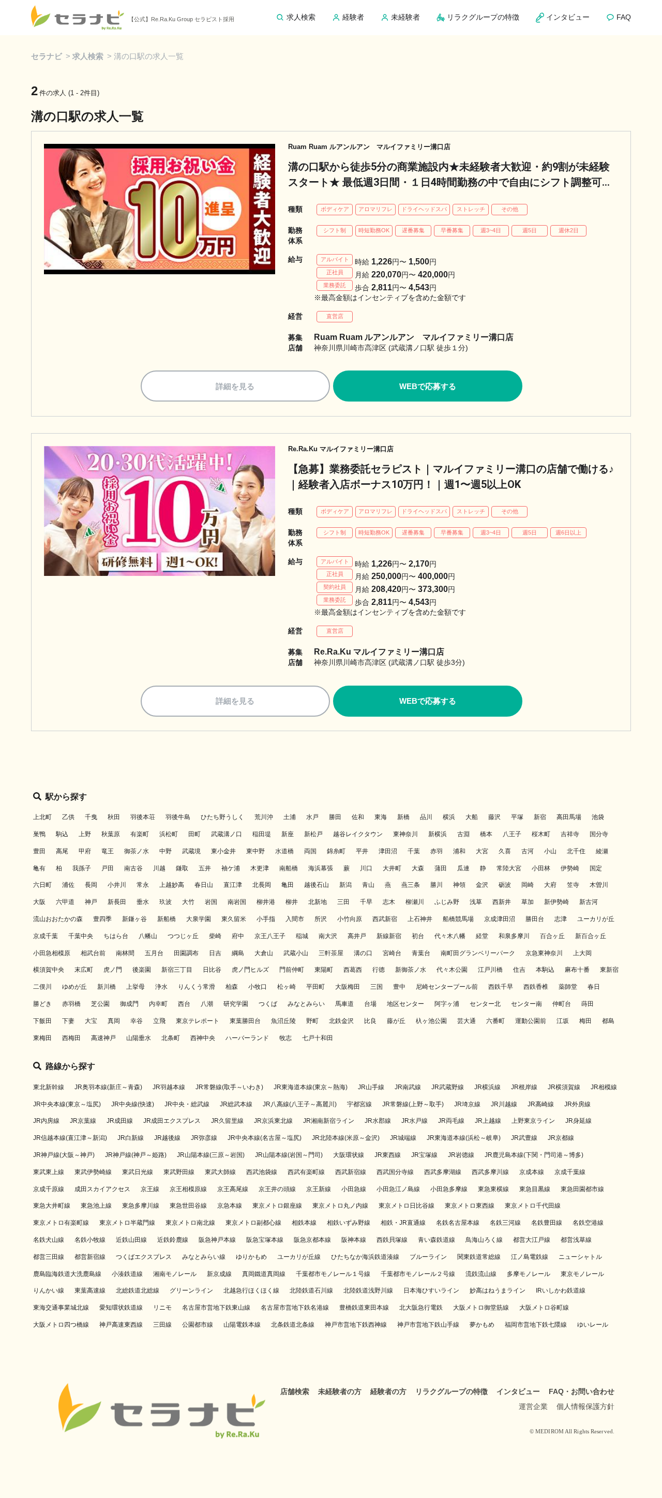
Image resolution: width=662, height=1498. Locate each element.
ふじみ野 (446, 902)
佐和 (358, 817)
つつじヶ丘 (183, 936)
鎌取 (182, 868)
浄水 (161, 986)
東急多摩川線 (140, 1205)
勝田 (335, 817)
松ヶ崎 (286, 986)
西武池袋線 (261, 1172)
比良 (370, 1021)
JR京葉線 (83, 1120)
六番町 (495, 1021)
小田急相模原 (51, 953)
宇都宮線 (359, 1104)
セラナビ (46, 56)
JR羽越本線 (169, 1087)
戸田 (107, 868)
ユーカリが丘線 (299, 1256)
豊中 (399, 986)
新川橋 (106, 986)
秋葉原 (110, 834)
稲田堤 (261, 834)
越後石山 (316, 884)
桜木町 (541, 834)
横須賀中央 (48, 969)
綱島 (238, 953)
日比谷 (212, 969)
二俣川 (42, 986)
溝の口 (363, 953)
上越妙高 (171, 884)
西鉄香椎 (535, 986)
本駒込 (545, 969)
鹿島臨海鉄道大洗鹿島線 (67, 1274)
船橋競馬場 (458, 919)
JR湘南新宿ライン (328, 1120)
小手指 (266, 919)
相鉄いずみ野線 (348, 1222)
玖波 (165, 902)
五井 (205, 868)
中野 (165, 851)
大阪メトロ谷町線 (544, 1307)
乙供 (68, 817)
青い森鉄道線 (436, 1239)
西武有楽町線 (306, 1172)
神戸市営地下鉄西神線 (356, 1324)
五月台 (154, 953)
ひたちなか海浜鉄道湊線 (365, 1256)
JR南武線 (408, 1087)
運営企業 (533, 1406)
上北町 (42, 817)
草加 (527, 902)
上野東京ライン (533, 1120)
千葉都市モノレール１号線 (333, 1274)
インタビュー (518, 1391)
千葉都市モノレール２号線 (418, 1274)
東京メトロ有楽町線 (61, 1222)
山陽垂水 (138, 1038)
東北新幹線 (48, 1087)
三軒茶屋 (331, 953)
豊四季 (102, 919)
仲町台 (561, 1003)
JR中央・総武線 (186, 1104)
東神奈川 (405, 834)
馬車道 (344, 1003)
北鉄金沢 (341, 1021)
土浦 (289, 817)
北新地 (317, 902)
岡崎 (527, 884)
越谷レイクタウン (358, 834)
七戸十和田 (317, 1038)
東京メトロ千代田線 (533, 1205)
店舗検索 (294, 1391)
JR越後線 (167, 1137)
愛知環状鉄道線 (121, 1307)
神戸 (91, 902)
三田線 (162, 1324)
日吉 (215, 953)
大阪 (39, 902)
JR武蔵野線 (447, 1087)
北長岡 (261, 884)
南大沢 (328, 936)
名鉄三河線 (505, 1222)
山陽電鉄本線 (242, 1324)
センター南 (526, 1003)
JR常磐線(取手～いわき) (229, 1087)
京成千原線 (48, 1189)
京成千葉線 (569, 1172)
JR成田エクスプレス (172, 1120)
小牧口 (257, 986)
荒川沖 (263, 817)
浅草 (476, 902)
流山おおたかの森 (58, 919)
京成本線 (531, 1172)
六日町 (42, 884)
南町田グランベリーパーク (478, 953)
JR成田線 (120, 1120)
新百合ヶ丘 (590, 936)
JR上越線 (488, 1120)
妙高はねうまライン (497, 1290)
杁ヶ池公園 (431, 1021)
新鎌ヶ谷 (134, 919)
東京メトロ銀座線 (277, 1205)
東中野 (255, 851)
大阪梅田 (347, 986)
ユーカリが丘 (595, 919)
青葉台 (421, 953)
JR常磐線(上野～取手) (413, 1104)
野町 (312, 1021)
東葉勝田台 (245, 1021)
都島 (608, 1021)
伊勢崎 (570, 868)
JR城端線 (403, 1137)
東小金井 (223, 851)
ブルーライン (428, 1256)
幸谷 (136, 1021)
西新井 (501, 902)
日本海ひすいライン (431, 1290)
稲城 (302, 936)
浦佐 (68, 884)
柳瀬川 (414, 902)
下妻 (68, 1021)
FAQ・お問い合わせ (581, 1391)
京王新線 (318, 1189)
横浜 (449, 817)
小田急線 (353, 1189)
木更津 (259, 868)
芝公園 (100, 1003)
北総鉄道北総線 (137, 1290)
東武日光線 (137, 1172)
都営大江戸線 (531, 1239)
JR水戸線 (414, 1120)
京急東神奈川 (544, 953)
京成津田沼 (499, 919)
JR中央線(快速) (132, 1104)
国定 (596, 868)
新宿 (540, 817)
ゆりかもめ (251, 1256)
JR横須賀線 (564, 1087)
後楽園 (141, 969)
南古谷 (133, 868)
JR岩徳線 (461, 1155)
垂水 (143, 902)
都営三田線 (48, 1256)
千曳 (91, 817)
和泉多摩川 (514, 936)
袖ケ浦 (230, 868)
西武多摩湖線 (442, 1172)
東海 (380, 817)
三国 (376, 986)
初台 (418, 936)
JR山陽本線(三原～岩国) (211, 1155)
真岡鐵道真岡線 (263, 1274)
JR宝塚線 (424, 1155)
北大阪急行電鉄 (421, 1307)
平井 (362, 851)
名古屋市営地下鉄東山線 (216, 1307)
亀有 (39, 868)
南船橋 (288, 868)
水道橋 (284, 851)
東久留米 (233, 919)
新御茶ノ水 (410, 969)
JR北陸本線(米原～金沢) (346, 1137)
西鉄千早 (500, 986)
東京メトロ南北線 (190, 1222)
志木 (389, 902)
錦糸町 (336, 851)
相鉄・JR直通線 (403, 1222)
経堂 (482, 936)
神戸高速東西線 (121, 1324)
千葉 (414, 851)
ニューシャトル (580, 1256)
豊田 (39, 851)
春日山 (203, 884)
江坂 (562, 1021)
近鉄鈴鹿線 (172, 1239)
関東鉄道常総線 (479, 1256)
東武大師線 (220, 1172)
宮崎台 (392, 953)
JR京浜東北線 (273, 1120)
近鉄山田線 (131, 1239)
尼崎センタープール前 (447, 986)
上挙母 (135, 986)
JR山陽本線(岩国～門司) (289, 1155)
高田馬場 (568, 817)
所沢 (320, 919)
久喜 (505, 851)
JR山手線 (371, 1087)
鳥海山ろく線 (484, 1239)
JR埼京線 (467, 1104)
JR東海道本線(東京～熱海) (311, 1087)
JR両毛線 (451, 1120)
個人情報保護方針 (585, 1406)
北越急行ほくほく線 (251, 1290)
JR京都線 (561, 1137)
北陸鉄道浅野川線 (368, 1290)
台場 (370, 1003)
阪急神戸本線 (217, 1239)
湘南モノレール (175, 1274)
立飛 (159, 1021)
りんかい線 (48, 1290)
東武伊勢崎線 (93, 1172)
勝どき (42, 1003)
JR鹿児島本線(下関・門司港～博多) (534, 1155)
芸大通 (466, 1021)
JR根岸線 (524, 1087)
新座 (287, 834)
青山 (368, 884)
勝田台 (534, 919)
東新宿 (609, 969)
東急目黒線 (534, 1189)
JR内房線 (46, 1120)
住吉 (519, 969)
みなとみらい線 (203, 1256)
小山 (550, 851)
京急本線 (229, 1205)
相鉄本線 (304, 1222)
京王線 (150, 1189)
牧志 (285, 1038)
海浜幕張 (320, 868)
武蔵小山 (295, 953)
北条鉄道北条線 (292, 1324)
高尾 (62, 851)
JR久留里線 (227, 1120)
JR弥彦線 (204, 1137)
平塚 (517, 817)
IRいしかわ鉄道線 (560, 1290)
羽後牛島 (178, 817)
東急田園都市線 (582, 1189)
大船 (471, 817)
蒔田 (587, 1003)
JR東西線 (387, 1155)
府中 (238, 936)
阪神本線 (353, 1239)
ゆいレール (592, 1324)
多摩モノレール (528, 1274)
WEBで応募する (427, 386)
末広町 (83, 969)
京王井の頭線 (277, 1189)
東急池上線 (96, 1205)
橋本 (486, 834)
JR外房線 (577, 1104)
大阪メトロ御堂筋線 (481, 1307)
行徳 (378, 969)
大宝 (91, 1021)
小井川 (117, 884)
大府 (550, 884)
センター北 (485, 1003)
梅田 (585, 1021)
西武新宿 (384, 919)
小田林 (541, 868)
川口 (366, 868)
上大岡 (582, 953)
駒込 (62, 834)
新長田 (117, 902)
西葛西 (352, 969)
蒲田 (440, 868)
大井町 (392, 868)
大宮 (482, 851)
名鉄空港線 (588, 1222)
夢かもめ (482, 1324)
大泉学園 (198, 919)
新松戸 (313, 834)
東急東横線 (493, 1189)
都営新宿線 (90, 1256)
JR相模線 (604, 1087)
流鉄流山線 (480, 1274)
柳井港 (266, 902)
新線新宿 (389, 936)
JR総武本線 (236, 1104)
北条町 (170, 1038)
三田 (343, 902)
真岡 (114, 1021)
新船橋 (166, 919)
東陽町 (323, 969)
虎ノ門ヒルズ (250, 969)
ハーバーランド (247, 1038)
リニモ (162, 1307)
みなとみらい (306, 1003)
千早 (366, 902)
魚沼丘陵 (283, 1021)
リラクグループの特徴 (451, 1391)
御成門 (129, 1003)
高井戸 (357, 936)
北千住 (576, 851)
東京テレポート (197, 1021)
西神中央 (202, 1038)
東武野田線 (178, 1172)
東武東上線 (48, 1172)
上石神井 (420, 919)
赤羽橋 (71, 1003)
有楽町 (139, 834)
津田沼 (388, 851)
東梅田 (42, 1038)
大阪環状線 (348, 1155)
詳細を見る (235, 386)
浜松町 (168, 834)
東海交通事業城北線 (61, 1307)
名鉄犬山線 (48, 1239)
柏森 (231, 986)
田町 (194, 834)
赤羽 (436, 851)
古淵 (463, 834)
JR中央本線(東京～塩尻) (67, 1104)
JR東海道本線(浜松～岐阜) (464, 1137)
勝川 (436, 884)
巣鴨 (39, 834)
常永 (143, 884)
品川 (426, 817)
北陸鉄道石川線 (311, 1290)
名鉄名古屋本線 (457, 1222)
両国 (310, 851)
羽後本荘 (142, 817)
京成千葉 (45, 936)
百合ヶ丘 (552, 936)
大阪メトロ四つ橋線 (61, 1324)
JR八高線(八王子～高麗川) (300, 1104)
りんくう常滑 (196, 986)
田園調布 (186, 953)
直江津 (232, 884)
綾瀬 (602, 851)
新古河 (588, 902)
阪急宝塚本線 (264, 1239)
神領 (459, 884)
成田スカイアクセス (102, 1189)
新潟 (345, 884)
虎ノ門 (112, 969)
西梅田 (71, 1038)
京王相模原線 (188, 1189)
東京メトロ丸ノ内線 (340, 1205)
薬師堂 (568, 986)
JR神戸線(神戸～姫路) (136, 1155)
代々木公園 (452, 969)
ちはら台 (115, 936)
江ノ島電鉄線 (529, 1256)
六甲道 (65, 902)
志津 (560, 919)
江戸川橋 (490, 969)
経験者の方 (388, 1391)
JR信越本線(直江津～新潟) (70, 1137)
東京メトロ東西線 (469, 1205)
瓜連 (463, 868)
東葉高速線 (90, 1290)
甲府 (85, 851)
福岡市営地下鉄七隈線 (536, 1324)
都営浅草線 (576, 1239)
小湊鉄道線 (127, 1274)
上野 (85, 834)
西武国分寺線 (395, 1172)
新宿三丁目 (176, 969)
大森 (418, 868)
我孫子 (81, 868)
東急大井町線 (51, 1205)
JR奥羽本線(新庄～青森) (108, 1087)
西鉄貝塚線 (392, 1239)
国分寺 (599, 834)
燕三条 (410, 884)
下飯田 (42, 1021)
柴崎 (215, 936)
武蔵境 (191, 851)
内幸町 (158, 1003)
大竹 (188, 902)
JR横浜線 (487, 1087)
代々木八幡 (449, 936)
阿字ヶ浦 (446, 1003)
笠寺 (573, 884)
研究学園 (235, 1003)
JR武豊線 (524, 1137)
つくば (268, 1003)
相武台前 (93, 953)
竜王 (107, 851)
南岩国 (237, 902)
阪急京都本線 (312, 1239)
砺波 (505, 884)
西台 (184, 1003)
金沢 (482, 884)
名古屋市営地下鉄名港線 (295, 1307)
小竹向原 (349, 919)
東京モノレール (582, 1274)
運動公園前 (530, 1021)
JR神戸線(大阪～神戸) (64, 1155)
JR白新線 (130, 1137)
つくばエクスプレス (144, 1256)
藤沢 (494, 817)
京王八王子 (269, 936)
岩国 (211, 902)
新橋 (403, 817)
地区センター (405, 1003)
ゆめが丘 (74, 986)
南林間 (125, 953)
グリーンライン (191, 1290)
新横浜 (437, 834)
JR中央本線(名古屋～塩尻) (265, 1137)
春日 (594, 986)
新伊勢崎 (556, 902)
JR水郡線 (378, 1120)
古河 (527, 851)
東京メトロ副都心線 (253, 1222)
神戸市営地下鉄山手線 (428, 1324)
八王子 (512, 834)
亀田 (287, 884)
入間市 (294, 919)
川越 (159, 868)
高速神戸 (103, 1038)
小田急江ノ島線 (398, 1189)
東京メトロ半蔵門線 (127, 1222)
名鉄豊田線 (546, 1222)
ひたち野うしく (222, 817)
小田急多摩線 (449, 1189)
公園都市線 (197, 1324)
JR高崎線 (541, 1104)
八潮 (207, 1003)
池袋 (598, 817)
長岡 (91, 884)
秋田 (114, 817)
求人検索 (87, 56)
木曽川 (599, 884)
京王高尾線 (232, 1189)
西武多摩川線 (490, 1172)
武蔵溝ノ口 (226, 834)
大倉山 (263, 953)
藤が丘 (396, 1021)
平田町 (315, 986)
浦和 (459, 851)
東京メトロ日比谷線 (406, 1205)
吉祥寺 (570, 834)
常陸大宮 (508, 868)
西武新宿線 (350, 1172)
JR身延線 (578, 1120)
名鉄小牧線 (90, 1239)
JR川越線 (504, 1104)
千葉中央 (80, 936)
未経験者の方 (340, 1391)
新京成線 (219, 1274)
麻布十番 (577, 969)
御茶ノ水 (136, 851)
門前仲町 (291, 969)
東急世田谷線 (188, 1205)
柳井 (291, 902)
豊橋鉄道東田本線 (364, 1307)
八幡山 (148, 936)
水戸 (312, 817)
